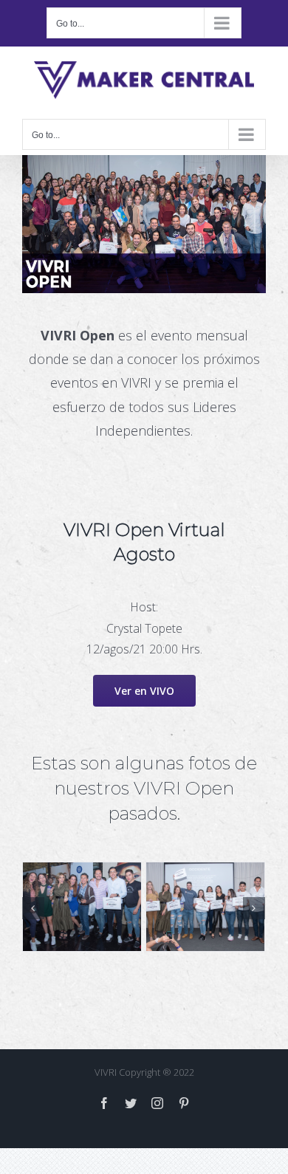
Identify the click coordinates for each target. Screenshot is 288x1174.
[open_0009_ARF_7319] (168, 906)
